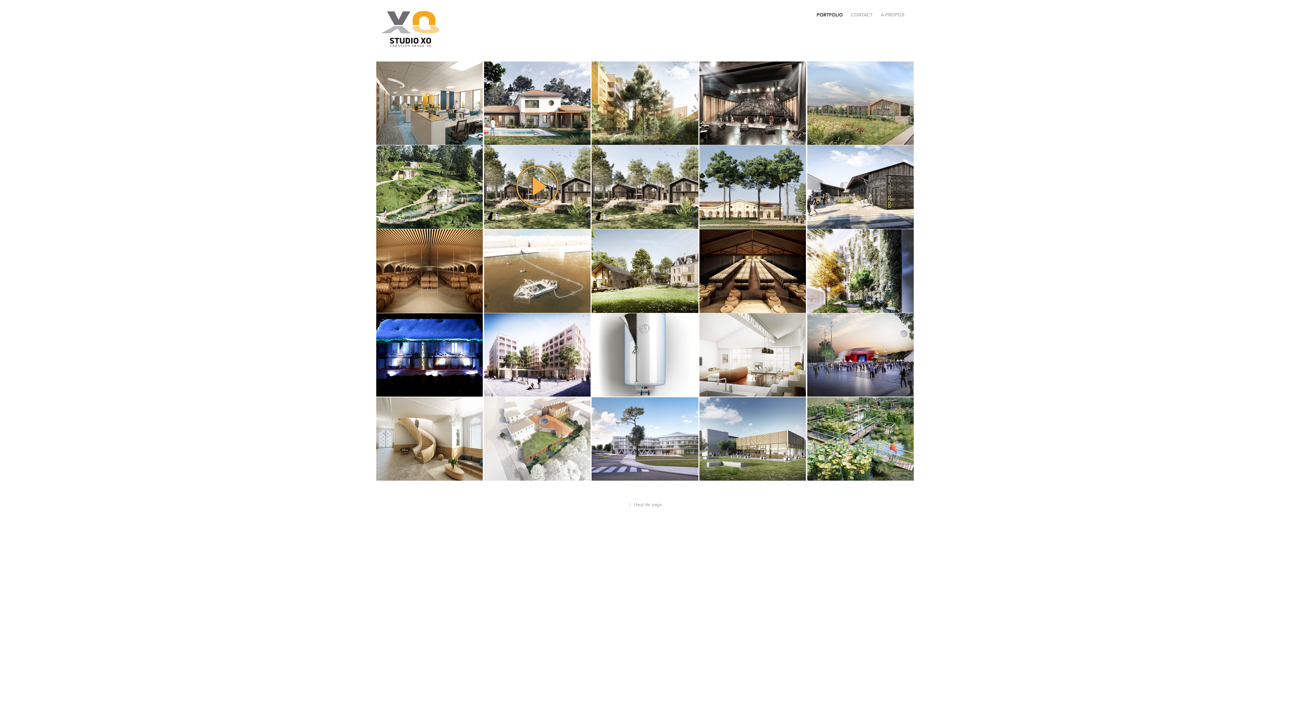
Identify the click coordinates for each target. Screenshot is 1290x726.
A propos (892, 14)
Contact (862, 14)
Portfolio (830, 14)
